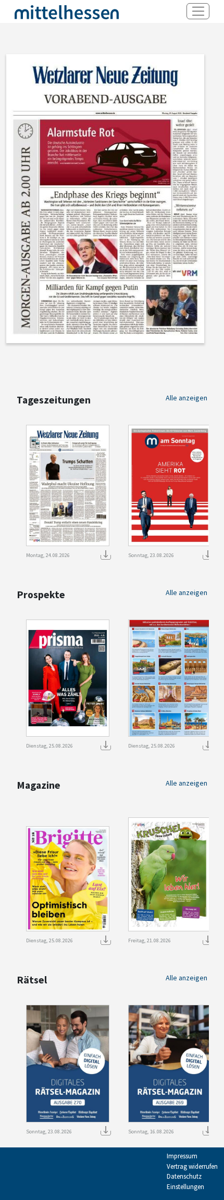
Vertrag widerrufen (192, 1166)
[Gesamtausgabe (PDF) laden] (104, 554)
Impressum (182, 1156)
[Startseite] (67, 11)
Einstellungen (185, 1186)
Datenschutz (184, 1176)
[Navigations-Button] (197, 11)
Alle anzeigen (186, 397)
